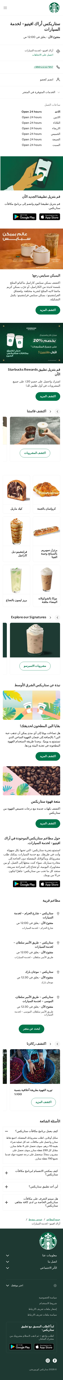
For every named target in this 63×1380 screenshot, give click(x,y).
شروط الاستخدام (48, 1303)
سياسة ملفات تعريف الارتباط (42, 1315)
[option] (33, 439)
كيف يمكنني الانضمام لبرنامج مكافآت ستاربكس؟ (36, 1173)
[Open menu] (5, 8)
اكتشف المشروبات (35, 453)
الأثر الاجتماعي (48, 1268)
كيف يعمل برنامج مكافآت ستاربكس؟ (36, 1131)
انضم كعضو (46, 79)
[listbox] (31, 439)
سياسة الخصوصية (48, 1297)
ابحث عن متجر (31, 1029)
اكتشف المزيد (48, 310)
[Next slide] (50, 411)
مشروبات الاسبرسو (35, 666)
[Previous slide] (57, 411)
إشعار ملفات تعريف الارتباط (43, 1309)
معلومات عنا (49, 1255)
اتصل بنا (52, 1261)
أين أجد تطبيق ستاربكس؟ (43, 1186)
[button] (31, 92)
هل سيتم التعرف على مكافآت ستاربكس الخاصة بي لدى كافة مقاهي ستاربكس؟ (36, 1202)
